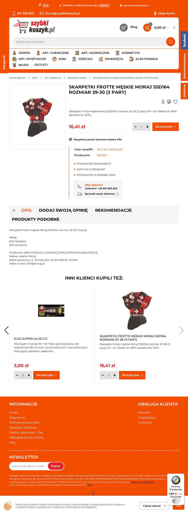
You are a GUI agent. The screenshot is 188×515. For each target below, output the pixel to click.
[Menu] (182, 476)
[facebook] (93, 493)
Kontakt (144, 412)
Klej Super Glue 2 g (30, 338)
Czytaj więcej (151, 505)
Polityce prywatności (142, 482)
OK (178, 505)
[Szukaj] (170, 41)
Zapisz (56, 466)
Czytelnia (145, 422)
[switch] (176, 501)
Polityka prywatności (24, 422)
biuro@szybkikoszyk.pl (62, 13)
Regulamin (17, 417)
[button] (181, 330)
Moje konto (166, 13)
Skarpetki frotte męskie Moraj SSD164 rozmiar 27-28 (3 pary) (133, 337)
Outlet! (41, 65)
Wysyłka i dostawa (22, 427)
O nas (13, 412)
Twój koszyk (147, 417)
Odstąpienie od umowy (26, 437)
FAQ (12, 442)
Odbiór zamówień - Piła (26, 432)
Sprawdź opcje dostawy (99, 193)
